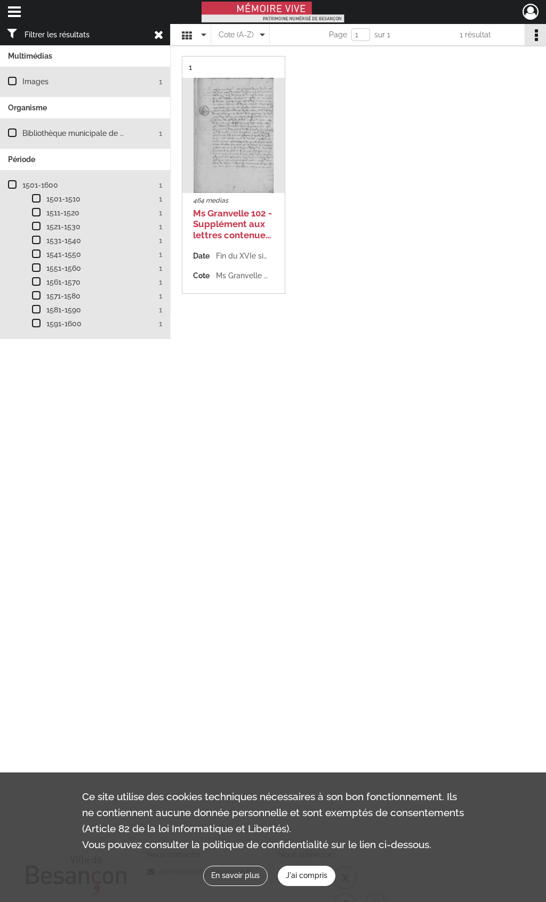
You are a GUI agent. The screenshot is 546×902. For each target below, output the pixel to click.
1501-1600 (40, 185)
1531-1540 (63, 240)
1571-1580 (63, 296)
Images (35, 81)
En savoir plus (235, 875)
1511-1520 (62, 212)
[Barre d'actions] (535, 34)
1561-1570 (63, 282)
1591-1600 (64, 323)
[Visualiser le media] (233, 135)
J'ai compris (306, 875)
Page (338, 34)
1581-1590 (63, 309)
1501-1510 (63, 199)
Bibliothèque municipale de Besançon (88, 133)
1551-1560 (63, 268)
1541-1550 (63, 254)
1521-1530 (63, 226)
